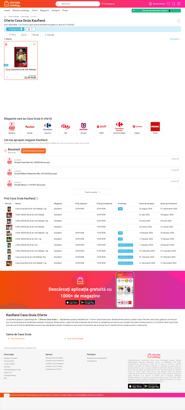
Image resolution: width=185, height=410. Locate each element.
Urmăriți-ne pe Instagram (55, 363)
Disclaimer (47, 395)
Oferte (35, 10)
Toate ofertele (13, 16)
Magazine (44, 10)
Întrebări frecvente (10, 358)
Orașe (65, 10)
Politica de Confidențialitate (77, 395)
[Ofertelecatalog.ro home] (12, 4)
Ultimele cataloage (20, 10)
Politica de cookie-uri (95, 395)
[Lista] (179, 4)
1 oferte (8, 39)
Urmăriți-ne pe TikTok (54, 369)
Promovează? (9, 361)
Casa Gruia (25, 16)
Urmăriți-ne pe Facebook (55, 361)
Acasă (7, 10)
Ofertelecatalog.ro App (12, 370)
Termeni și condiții (59, 395)
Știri (5, 378)
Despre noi (8, 372)
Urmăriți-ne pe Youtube (54, 366)
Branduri (7, 367)
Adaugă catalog (10, 375)
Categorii (55, 10)
